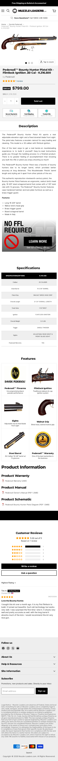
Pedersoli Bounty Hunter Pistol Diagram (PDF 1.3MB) (27, 505)
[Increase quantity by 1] (17, 101)
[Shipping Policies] (29, 235)
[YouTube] (18, 648)
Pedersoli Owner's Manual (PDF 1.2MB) (21, 493)
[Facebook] (3, 648)
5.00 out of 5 (36, 538)
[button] (9, 81)
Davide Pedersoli (15, 24)
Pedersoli (10, 77)
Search (29, 753)
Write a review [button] (29, 566)
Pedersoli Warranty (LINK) (16, 481)
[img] (7, 597)
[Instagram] (8, 648)
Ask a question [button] (29, 573)
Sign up (41, 691)
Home (3, 24)
